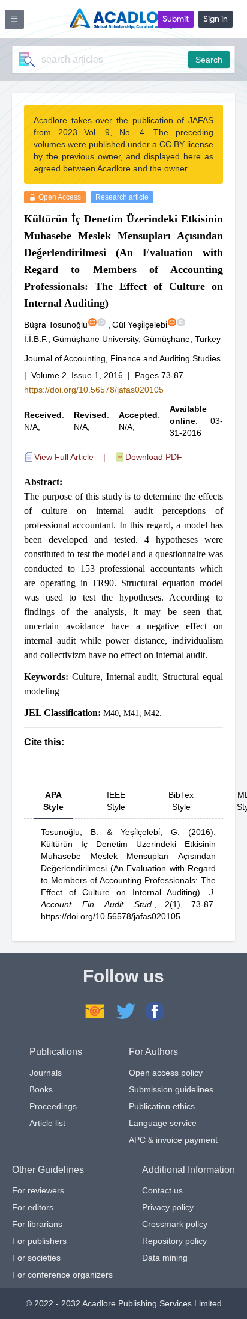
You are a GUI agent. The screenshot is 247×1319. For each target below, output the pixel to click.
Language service (163, 1123)
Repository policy (174, 1241)
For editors (32, 1207)
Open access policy (166, 1072)
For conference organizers (62, 1274)
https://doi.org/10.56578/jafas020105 (94, 389)
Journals (45, 1072)
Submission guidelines (171, 1089)
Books (41, 1089)
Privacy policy (168, 1207)
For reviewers (38, 1190)
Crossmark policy (174, 1224)
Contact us (162, 1190)
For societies (36, 1257)
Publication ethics (162, 1106)
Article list (47, 1123)
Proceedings (53, 1106)
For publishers (39, 1241)
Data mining (165, 1257)
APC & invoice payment (173, 1140)
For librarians (37, 1224)
